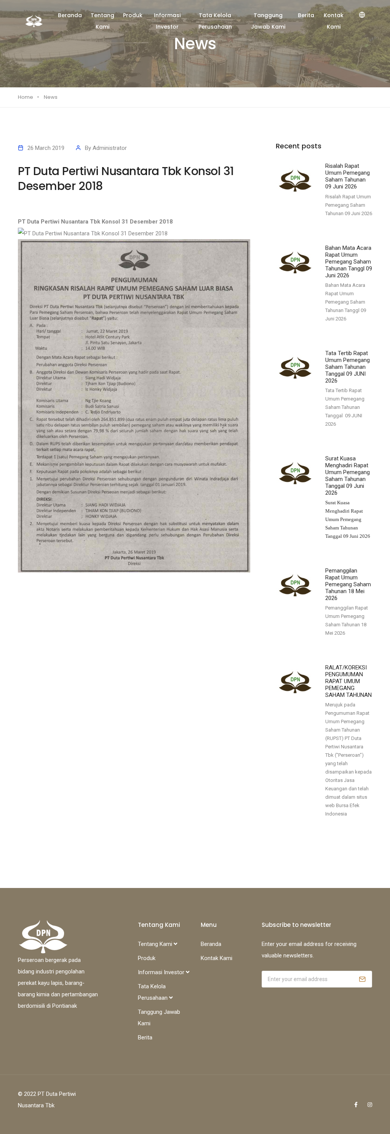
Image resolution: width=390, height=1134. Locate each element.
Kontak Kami (334, 21)
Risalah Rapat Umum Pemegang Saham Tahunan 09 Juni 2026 (347, 176)
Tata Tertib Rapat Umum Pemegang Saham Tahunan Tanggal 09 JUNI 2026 (347, 367)
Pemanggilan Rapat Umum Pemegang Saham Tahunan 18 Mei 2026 (348, 584)
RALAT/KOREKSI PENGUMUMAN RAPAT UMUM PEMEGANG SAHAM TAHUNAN (348, 681)
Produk (132, 15)
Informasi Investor (167, 21)
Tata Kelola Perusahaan (215, 21)
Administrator (110, 148)
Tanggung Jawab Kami (268, 21)
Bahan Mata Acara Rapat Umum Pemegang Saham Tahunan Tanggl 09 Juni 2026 (348, 261)
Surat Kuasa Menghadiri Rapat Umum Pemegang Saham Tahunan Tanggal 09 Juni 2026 (347, 475)
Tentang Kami (102, 21)
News (51, 97)
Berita (306, 15)
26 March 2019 (45, 148)
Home (25, 97)
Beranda (70, 15)
